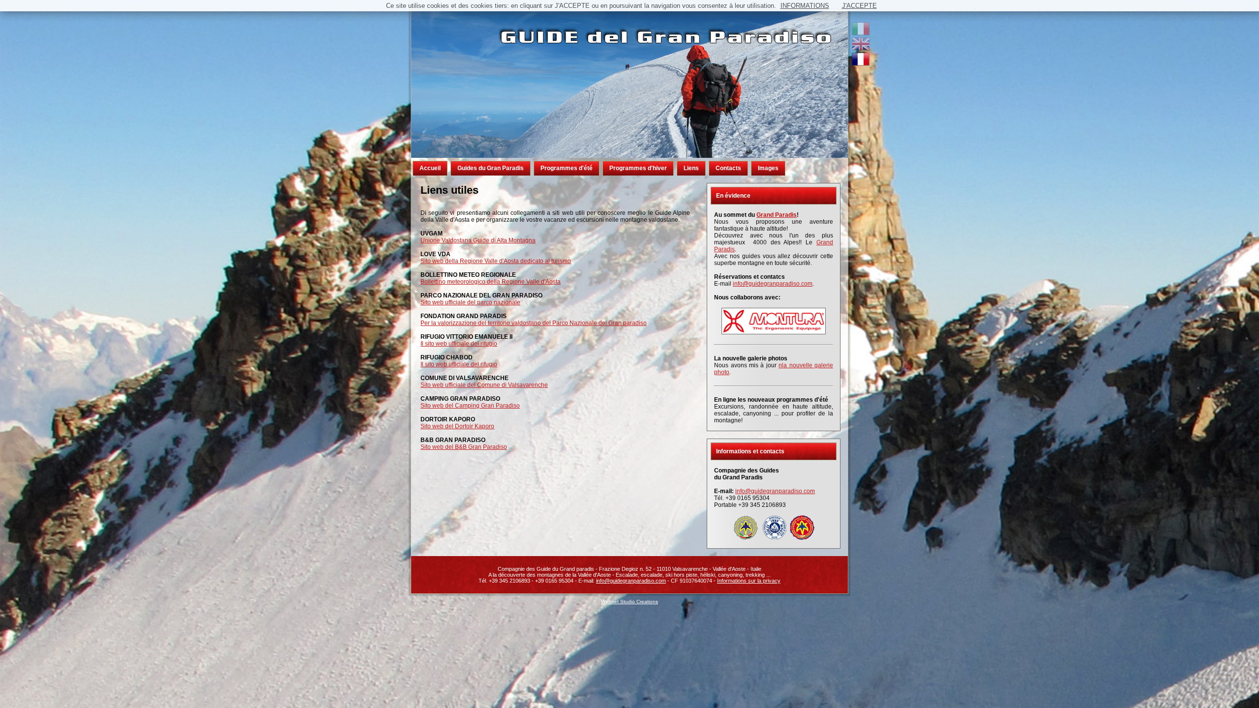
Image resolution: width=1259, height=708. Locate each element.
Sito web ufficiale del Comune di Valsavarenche (484, 385)
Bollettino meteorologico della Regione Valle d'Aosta (490, 281)
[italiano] (860, 33)
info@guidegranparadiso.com (772, 283)
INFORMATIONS (804, 5)
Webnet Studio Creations (629, 601)
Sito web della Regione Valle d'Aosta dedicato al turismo (495, 261)
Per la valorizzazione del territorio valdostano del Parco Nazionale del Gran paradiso (533, 323)
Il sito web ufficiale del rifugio (458, 343)
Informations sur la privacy (748, 581)
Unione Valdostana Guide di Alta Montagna (478, 240)
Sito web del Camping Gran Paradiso (470, 405)
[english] (860, 48)
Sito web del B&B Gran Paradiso (463, 446)
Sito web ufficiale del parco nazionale (470, 302)
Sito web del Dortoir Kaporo (457, 426)
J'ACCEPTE (859, 5)
